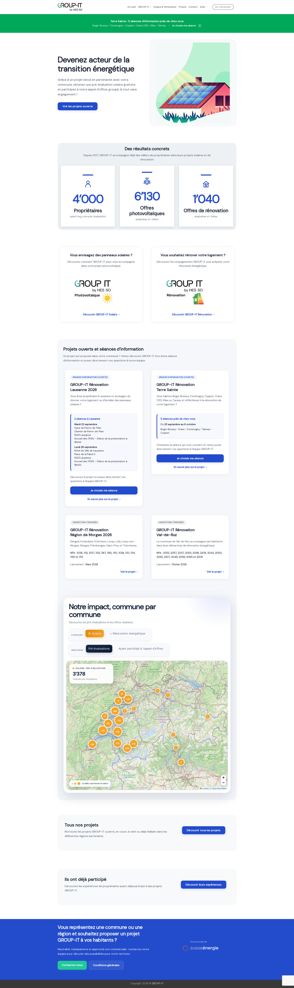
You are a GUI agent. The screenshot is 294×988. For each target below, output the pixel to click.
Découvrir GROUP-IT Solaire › (101, 314)
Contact (193, 6)
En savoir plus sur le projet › (104, 499)
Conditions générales (106, 965)
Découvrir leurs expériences (204, 884)
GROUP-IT (143, 6)
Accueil (131, 6)
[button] (207, 716)
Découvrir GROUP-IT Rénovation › (193, 314)
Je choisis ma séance (104, 490)
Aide (202, 6)
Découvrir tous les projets (203, 830)
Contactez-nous (72, 965)
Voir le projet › (128, 571)
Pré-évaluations (99, 648)
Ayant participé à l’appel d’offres (141, 648)
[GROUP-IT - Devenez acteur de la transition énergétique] (70, 7)
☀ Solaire (94, 633)
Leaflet (205, 788)
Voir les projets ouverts (77, 106)
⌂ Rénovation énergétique (127, 633)
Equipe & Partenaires (165, 6)
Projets (182, 6)
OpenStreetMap (219, 788)
